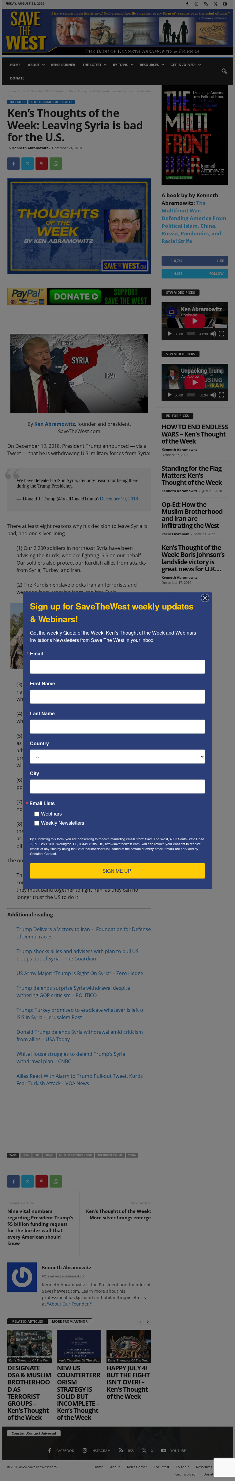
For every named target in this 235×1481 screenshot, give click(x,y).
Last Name (42, 713)
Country (39, 743)
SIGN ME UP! (117, 870)
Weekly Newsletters (62, 822)
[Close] (207, 598)
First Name (42, 683)
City (34, 773)
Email (36, 653)
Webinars (51, 813)
